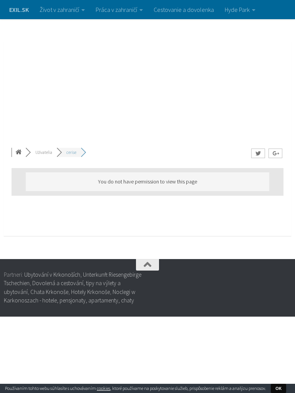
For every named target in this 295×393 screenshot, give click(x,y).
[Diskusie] (19, 152)
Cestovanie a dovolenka (184, 9)
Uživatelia (43, 152)
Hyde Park (237, 9)
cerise (71, 152)
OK (278, 388)
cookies (103, 388)
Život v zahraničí (59, 9)
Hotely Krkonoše (90, 292)
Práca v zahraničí (116, 9)
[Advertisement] (147, 76)
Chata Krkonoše (49, 292)
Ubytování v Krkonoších (52, 274)
